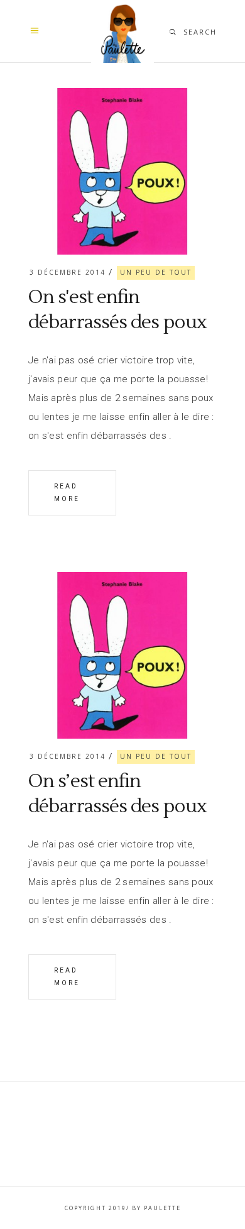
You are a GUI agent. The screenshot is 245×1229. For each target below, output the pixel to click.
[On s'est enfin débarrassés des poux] (122, 171)
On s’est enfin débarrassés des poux (117, 793)
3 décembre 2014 (68, 272)
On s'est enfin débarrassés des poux (117, 309)
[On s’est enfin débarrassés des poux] (122, 655)
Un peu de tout (156, 272)
